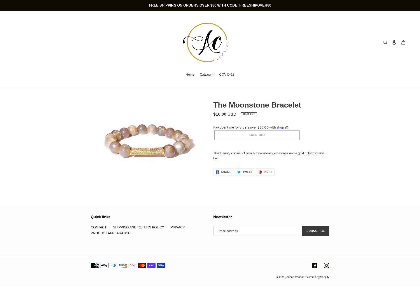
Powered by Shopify (317, 277)
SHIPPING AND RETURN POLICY (138, 227)
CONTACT (99, 227)
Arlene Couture (295, 277)
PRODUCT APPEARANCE (110, 233)
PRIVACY (178, 227)
